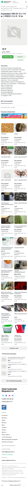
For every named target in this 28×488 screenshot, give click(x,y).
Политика (4, 415)
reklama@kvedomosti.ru (8, 452)
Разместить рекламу (7, 454)
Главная (3, 6)
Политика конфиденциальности (11, 481)
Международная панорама (9, 439)
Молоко (4, 422)
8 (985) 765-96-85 (7, 399)
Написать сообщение (20, 57)
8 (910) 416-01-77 (7, 401)
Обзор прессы (6, 434)
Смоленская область (7, 103)
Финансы (4, 418)
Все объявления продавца (14, 381)
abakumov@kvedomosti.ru (9, 460)
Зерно (3, 420)
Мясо (3, 425)
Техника (4, 427)
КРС (12, 8)
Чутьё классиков (7, 437)
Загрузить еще (14, 348)
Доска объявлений (11, 6)
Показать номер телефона (7, 57)
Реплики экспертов (7, 442)
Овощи (4, 430)
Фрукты (4, 432)
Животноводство (5, 8)
